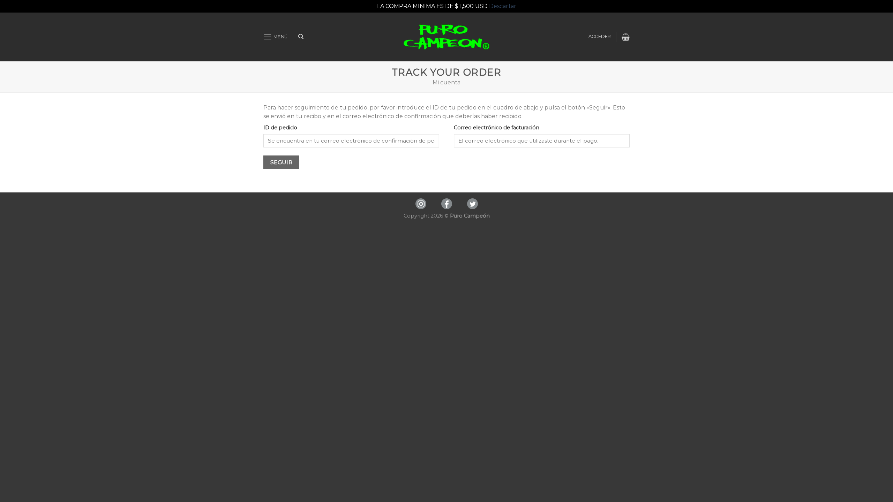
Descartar (502, 6)
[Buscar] (300, 36)
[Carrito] (626, 37)
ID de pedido (280, 127)
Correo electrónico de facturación (496, 127)
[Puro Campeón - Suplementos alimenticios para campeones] (447, 37)
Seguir (281, 162)
